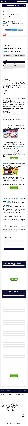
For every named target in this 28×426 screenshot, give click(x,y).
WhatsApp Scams (13, 410)
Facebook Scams (8, 409)
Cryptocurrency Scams (19, 198)
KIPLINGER (17, 404)
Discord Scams (19, 199)
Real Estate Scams (13, 403)
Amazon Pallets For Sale (5, 198)
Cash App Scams (8, 404)
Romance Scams (13, 404)
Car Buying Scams (8, 403)
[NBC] (19, 388)
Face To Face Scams (8, 408)
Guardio (8, 180)
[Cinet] (5, 388)
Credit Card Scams (8, 406)
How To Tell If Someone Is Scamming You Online (24, 411)
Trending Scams (2, 405)
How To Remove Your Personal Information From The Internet (24, 399)
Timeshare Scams (13, 407)
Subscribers (2, 403)
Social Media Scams (13, 405)
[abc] (16, 388)
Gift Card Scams (8, 411)
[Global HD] (12, 388)
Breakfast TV (17, 405)
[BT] (21, 388)
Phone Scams (12, 402)
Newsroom (2, 404)
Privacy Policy (2, 406)
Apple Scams (7, 401)
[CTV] (9, 388)
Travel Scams (12, 408)
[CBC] (14, 388)
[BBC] (26, 388)
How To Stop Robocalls (14, 199)
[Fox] (2, 388)
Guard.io (5, 23)
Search (26, 1)
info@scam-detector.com (15, 231)
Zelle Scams (12, 411)
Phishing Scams (13, 401)
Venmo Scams (12, 409)
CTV (16, 402)
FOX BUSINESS (18, 401)
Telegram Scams (5, 200)
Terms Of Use (2, 407)
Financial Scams (7, 410)
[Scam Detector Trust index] (14, 34)
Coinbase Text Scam (8, 199)
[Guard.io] (3, 23)
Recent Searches (2, 402)
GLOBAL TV (17, 403)
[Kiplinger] (7, 388)
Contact (1, 401)
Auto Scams (7, 402)
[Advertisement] (14, 41)
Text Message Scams (13, 406)
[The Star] (23, 388)
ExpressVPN (5, 25)
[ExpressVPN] (3, 25)
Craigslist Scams (8, 405)
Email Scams (7, 407)
